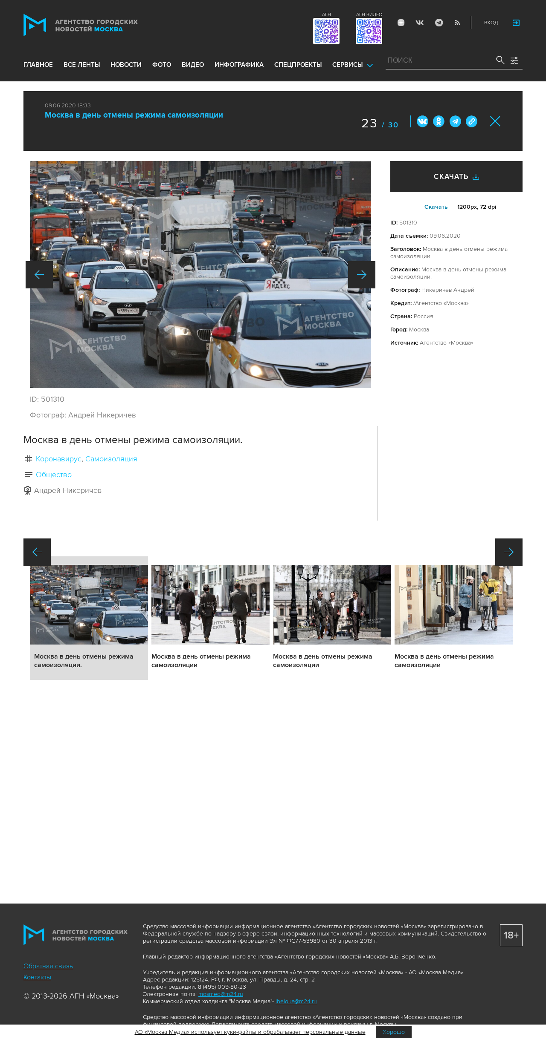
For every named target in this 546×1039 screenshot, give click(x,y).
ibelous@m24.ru (296, 1001)
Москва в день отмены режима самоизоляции (134, 115)
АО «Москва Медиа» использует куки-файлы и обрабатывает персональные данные (250, 1032)
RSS (457, 22)
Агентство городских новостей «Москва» (96, 25)
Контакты (37, 977)
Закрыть (495, 121)
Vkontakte (419, 22)
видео (193, 65)
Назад (39, 274)
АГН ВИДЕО (369, 14)
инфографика (239, 65)
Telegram (438, 22)
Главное (38, 65)
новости (126, 65)
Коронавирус (58, 458)
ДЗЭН (401, 22)
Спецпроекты (298, 65)
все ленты (82, 65)
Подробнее (89, 618)
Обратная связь (48, 966)
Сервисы (347, 65)
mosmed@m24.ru (220, 994)
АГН (326, 14)
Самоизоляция (111, 458)
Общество (54, 474)
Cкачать (436, 206)
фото (161, 65)
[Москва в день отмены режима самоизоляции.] (200, 274)
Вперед (361, 274)
